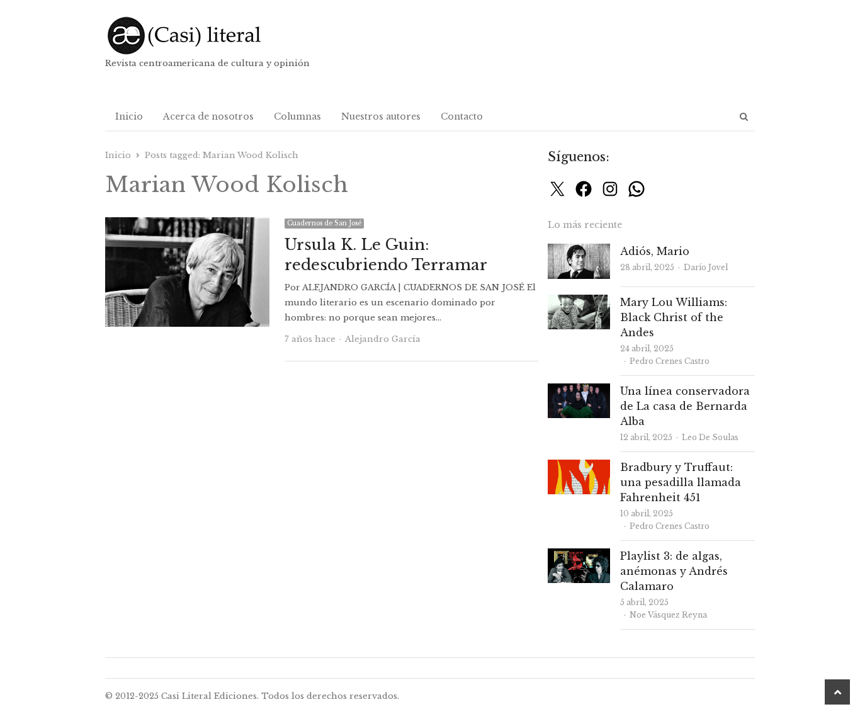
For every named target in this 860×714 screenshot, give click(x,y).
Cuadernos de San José (324, 223)
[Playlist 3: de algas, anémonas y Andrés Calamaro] (579, 555)
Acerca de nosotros (208, 116)
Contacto (462, 116)
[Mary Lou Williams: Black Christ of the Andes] (579, 302)
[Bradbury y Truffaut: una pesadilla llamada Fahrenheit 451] (579, 467)
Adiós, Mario (654, 251)
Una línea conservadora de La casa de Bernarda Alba (685, 406)
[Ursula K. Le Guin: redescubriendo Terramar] (187, 224)
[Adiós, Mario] (579, 251)
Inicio (129, 116)
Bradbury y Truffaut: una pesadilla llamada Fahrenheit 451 (680, 482)
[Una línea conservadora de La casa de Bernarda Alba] (579, 390)
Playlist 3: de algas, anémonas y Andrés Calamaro (674, 571)
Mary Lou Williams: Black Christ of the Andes (673, 317)
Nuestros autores (381, 116)
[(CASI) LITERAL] (209, 35)
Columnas (297, 116)
